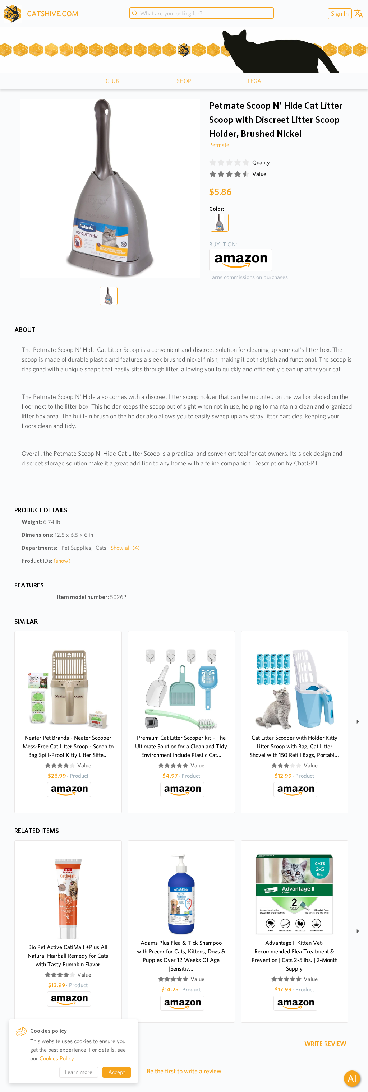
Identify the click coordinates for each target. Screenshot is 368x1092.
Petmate (219, 145)
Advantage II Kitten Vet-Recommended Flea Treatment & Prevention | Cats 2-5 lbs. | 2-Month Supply (294, 955)
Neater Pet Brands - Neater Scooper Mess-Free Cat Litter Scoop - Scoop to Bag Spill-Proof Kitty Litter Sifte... (68, 746)
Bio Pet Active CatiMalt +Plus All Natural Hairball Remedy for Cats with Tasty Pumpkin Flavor (68, 955)
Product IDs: (46, 560)
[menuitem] (339, 13)
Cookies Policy (57, 1058)
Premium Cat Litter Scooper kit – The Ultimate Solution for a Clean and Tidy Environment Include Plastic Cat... (181, 746)
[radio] (212, 162)
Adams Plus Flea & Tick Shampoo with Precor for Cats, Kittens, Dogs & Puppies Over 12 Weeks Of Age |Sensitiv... (181, 955)
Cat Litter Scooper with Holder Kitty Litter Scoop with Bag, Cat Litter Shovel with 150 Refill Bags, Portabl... (294, 746)
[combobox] (201, 13)
